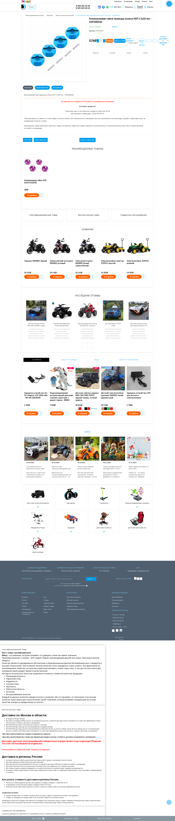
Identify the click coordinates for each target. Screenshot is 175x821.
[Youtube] (141, 578)
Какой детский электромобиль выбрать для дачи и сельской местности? (61, 468)
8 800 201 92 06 (118, 618)
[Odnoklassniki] (138, 578)
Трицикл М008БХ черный (35, 261)
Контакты (118, 1)
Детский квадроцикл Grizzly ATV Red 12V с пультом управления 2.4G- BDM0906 (87, 325)
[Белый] (77, 408)
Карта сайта (47, 609)
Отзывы (46, 600)
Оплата (144, 1)
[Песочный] (102, 408)
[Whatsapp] (108, 7)
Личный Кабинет (117, 597)
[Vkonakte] (135, 578)
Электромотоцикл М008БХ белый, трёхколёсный (84, 263)
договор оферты (75, 583)
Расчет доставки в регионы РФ (163, 41)
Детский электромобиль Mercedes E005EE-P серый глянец (36, 325)
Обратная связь (49, 603)
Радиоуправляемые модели (76, 609)
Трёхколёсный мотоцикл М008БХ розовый (61, 262)
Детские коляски (72, 600)
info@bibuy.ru (117, 624)
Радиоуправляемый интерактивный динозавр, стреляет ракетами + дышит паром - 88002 (62, 396)
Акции (46, 612)
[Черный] (85, 408)
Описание (28, 87)
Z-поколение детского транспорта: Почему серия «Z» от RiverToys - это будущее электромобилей (35, 468)
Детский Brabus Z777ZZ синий (113, 325)
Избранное (129, 7)
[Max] (100, 7)
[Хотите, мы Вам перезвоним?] (169, 4)
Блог (151, 1)
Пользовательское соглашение (28, 613)
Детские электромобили (75, 603)
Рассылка (115, 606)
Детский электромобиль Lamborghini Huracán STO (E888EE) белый (138, 325)
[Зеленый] (108, 408)
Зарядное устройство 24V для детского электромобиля (138, 395)
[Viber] (121, 630)
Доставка (117, 7)
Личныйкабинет (140, 7)
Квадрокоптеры (72, 606)
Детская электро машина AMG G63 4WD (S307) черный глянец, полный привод (87, 396)
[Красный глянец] (80, 408)
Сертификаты (26, 609)
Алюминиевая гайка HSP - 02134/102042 (36, 181)
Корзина (150, 7)
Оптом (137, 1)
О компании (128, 1)
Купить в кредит (142, 41)
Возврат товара (49, 606)
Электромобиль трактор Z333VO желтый (112, 262)
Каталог (31, 7)
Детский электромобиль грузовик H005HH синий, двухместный (112, 395)
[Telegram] (104, 7)
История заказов (117, 600)
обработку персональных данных (74, 585)
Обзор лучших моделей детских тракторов (85, 468)
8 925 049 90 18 (118, 621)
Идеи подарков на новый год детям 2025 (138, 468)
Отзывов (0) (57, 87)
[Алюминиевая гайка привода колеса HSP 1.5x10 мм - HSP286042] (54, 49)
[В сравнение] (154, 41)
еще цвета (94, 408)
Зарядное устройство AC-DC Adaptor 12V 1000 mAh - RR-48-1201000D (36, 395)
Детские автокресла (74, 597)
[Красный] (111, 408)
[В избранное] (149, 41)
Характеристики (42, 87)
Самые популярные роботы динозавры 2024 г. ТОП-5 (112, 468)
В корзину (32, 195)
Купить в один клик (87, 140)
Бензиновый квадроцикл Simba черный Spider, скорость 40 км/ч (62, 325)
